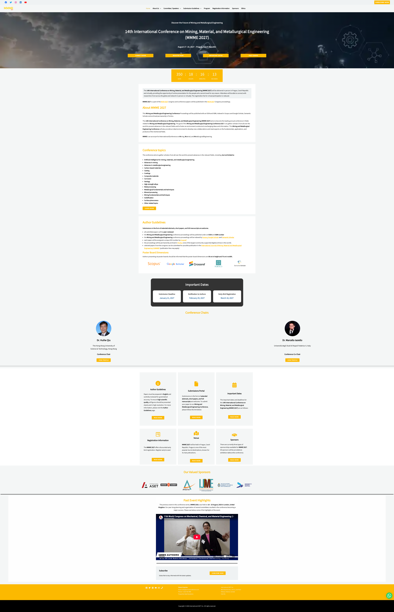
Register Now (178, 55)
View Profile (104, 360)
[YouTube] (156, 588)
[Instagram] (153, 588)
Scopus (204, 237)
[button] (382, 2)
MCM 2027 (164, 102)
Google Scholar (213, 237)
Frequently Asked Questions (185, 594)
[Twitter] (150, 588)
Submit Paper (140, 55)
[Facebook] (146, 588)
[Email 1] (159, 588)
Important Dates (216, 55)
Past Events (253, 55)
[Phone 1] (162, 588)
